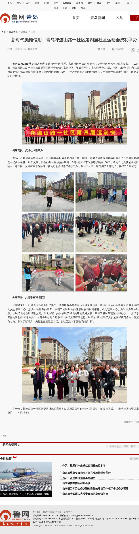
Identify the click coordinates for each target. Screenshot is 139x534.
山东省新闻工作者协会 (50, 521)
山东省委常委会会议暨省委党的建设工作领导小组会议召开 (95, 488)
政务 (37, 2)
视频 (83, 8)
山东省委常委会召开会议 (76, 483)
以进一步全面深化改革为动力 (78, 478)
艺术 (56, 8)
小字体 (133, 50)
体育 (127, 2)
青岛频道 (13, 32)
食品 (99, 2)
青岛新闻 (97, 18)
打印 (103, 49)
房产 (56, 2)
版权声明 (68, 512)
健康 (90, 2)
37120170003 (50, 518)
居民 (126, 446)
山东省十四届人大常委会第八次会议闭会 (85, 493)
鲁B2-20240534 (114, 518)
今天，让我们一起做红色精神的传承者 (84, 465)
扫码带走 (119, 49)
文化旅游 (67, 2)
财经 (46, 2)
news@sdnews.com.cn (82, 515)
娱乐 (117, 2)
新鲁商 (79, 2)
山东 (28, 2)
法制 (74, 8)
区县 (119, 18)
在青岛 (24, 32)
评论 (65, 8)
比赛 (133, 446)
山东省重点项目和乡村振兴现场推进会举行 (86, 472)
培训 (108, 2)
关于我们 (37, 512)
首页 (9, 2)
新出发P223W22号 (85, 518)
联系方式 (47, 512)
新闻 (19, 2)
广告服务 (57, 512)
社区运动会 (115, 446)
